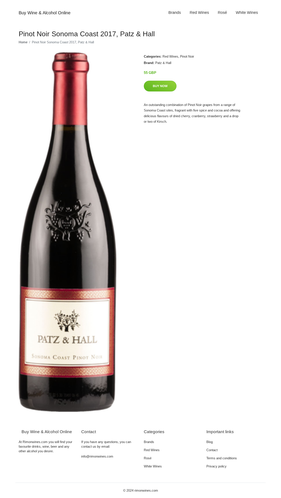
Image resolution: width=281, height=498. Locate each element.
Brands (174, 12)
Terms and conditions (221, 458)
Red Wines (199, 12)
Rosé (222, 12)
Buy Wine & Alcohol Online (44, 12)
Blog (209, 442)
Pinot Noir (187, 56)
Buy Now (160, 86)
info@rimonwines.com (97, 456)
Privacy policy (216, 466)
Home (23, 42)
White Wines (247, 12)
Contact (212, 450)
